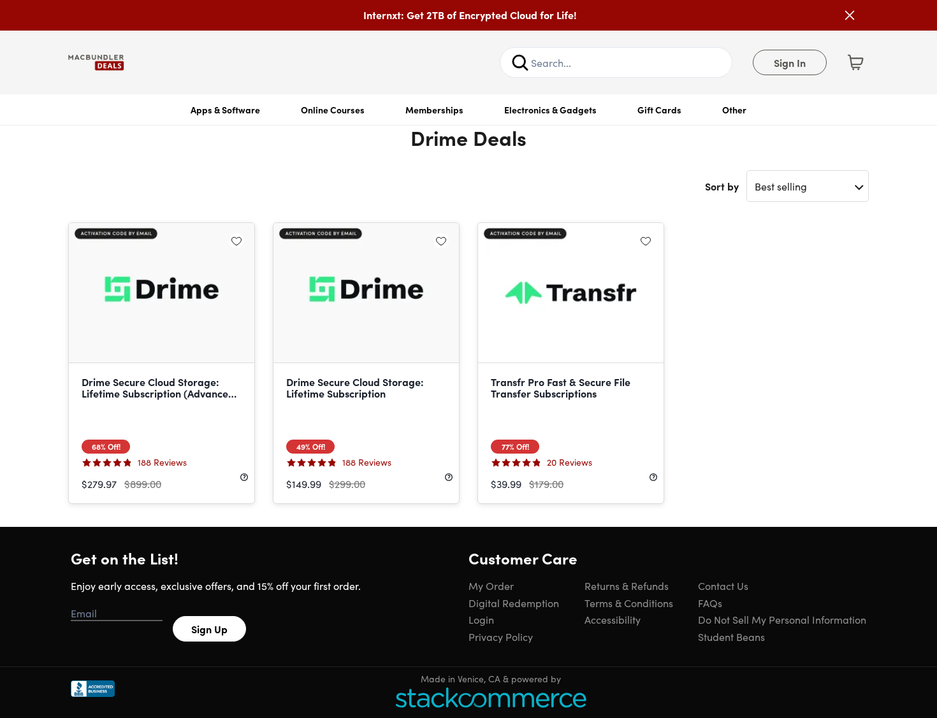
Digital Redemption (513, 603)
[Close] (849, 15)
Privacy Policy (500, 636)
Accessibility (613, 619)
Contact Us (723, 585)
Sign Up (209, 629)
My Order (491, 585)
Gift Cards (659, 109)
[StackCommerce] (490, 697)
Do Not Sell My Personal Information (782, 619)
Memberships (434, 109)
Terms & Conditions (629, 603)
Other (734, 109)
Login (481, 619)
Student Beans (731, 636)
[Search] (520, 62)
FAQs (710, 603)
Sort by (722, 186)
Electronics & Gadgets (550, 109)
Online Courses (333, 109)
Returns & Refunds (627, 585)
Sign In (790, 62)
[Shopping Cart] (855, 62)
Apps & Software (225, 109)
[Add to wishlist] (236, 240)
